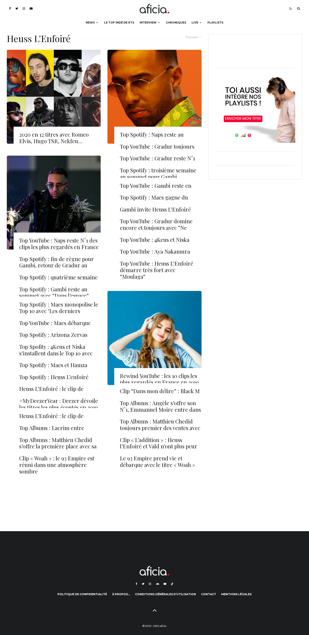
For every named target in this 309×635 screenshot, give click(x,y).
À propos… (121, 594)
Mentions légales (236, 594)
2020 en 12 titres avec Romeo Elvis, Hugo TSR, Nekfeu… (54, 137)
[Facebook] (10, 8)
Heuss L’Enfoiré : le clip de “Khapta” (51, 419)
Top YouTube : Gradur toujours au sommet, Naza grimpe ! (157, 149)
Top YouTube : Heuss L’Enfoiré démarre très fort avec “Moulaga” (156, 270)
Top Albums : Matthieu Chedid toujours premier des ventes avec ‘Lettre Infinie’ (160, 428)
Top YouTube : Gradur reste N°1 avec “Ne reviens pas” (157, 161)
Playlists (215, 22)
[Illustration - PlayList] (154, 338)
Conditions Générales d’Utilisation (165, 594)
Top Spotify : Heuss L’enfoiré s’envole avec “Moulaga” (53, 380)
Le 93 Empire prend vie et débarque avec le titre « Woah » (157, 461)
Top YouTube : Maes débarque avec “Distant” (55, 326)
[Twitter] (16, 8)
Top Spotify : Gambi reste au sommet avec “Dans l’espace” (54, 292)
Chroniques (176, 22)
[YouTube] (31, 8)
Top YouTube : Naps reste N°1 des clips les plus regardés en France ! (59, 247)
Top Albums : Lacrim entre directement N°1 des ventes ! (53, 431)
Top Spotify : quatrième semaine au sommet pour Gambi (58, 280)
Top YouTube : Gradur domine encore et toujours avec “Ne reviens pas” (156, 227)
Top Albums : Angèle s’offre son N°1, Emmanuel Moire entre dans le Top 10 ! (160, 409)
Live (195, 22)
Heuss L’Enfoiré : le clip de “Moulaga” (51, 392)
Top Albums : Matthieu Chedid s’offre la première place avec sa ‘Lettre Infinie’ (58, 446)
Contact (208, 594)
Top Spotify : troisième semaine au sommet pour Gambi (158, 173)
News (90, 22)
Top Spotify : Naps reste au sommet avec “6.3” (152, 137)
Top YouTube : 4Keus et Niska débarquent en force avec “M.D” (158, 243)
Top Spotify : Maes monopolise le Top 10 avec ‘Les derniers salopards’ (58, 311)
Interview (148, 22)
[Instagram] (23, 8)
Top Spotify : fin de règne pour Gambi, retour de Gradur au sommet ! (56, 265)
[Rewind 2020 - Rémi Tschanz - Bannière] (54, 97)
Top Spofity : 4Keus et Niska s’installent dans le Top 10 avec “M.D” (56, 353)
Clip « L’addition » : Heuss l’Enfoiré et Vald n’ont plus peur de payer (158, 446)
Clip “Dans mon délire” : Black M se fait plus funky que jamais (160, 394)
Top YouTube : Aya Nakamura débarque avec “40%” (155, 254)
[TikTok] (172, 584)
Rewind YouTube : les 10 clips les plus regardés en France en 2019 (159, 379)
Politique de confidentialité (82, 594)
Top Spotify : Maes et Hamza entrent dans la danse (53, 368)
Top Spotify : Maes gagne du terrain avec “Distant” (154, 200)
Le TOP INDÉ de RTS (119, 22)
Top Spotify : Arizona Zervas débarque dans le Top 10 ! (53, 338)
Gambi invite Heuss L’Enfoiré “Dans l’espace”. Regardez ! (155, 212)
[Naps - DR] (54, 203)
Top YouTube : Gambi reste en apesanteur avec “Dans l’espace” (158, 188)
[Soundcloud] (157, 584)
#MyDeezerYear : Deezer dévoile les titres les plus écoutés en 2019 (58, 404)
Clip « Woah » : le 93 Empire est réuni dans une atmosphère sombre (56, 464)
